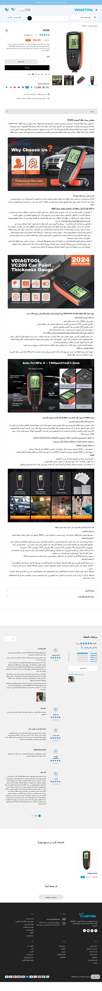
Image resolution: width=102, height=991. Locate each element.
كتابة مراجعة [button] (83, 668)
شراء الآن (27, 67)
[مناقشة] (29, 18)
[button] (14, 17)
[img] (55, 658)
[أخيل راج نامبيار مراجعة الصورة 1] (41, 697)
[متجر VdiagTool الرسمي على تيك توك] (84, 930)
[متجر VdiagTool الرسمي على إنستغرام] (92, 930)
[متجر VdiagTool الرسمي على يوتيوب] (88, 930)
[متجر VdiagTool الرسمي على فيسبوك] (95, 930)
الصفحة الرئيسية (92, 26)
